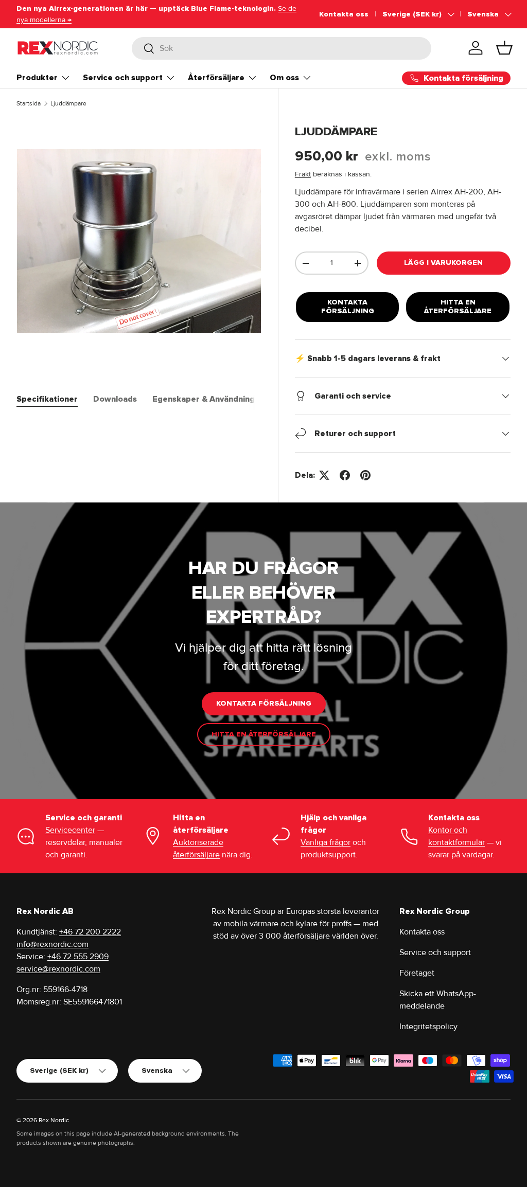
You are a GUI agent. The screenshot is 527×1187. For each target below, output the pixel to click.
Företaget (416, 973)
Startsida (28, 103)
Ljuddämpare (68, 103)
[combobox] (281, 48)
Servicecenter (70, 830)
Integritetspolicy (428, 1026)
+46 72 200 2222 (90, 932)
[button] (504, 48)
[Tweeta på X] (324, 475)
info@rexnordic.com (52, 944)
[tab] (47, 399)
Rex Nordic (54, 1120)
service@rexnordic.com (58, 969)
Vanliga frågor (325, 842)
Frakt (303, 174)
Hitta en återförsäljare (457, 306)
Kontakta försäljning (347, 306)
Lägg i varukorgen (443, 262)
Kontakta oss (343, 14)
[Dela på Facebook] (345, 475)
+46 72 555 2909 (78, 956)
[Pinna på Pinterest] (365, 475)
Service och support (435, 952)
